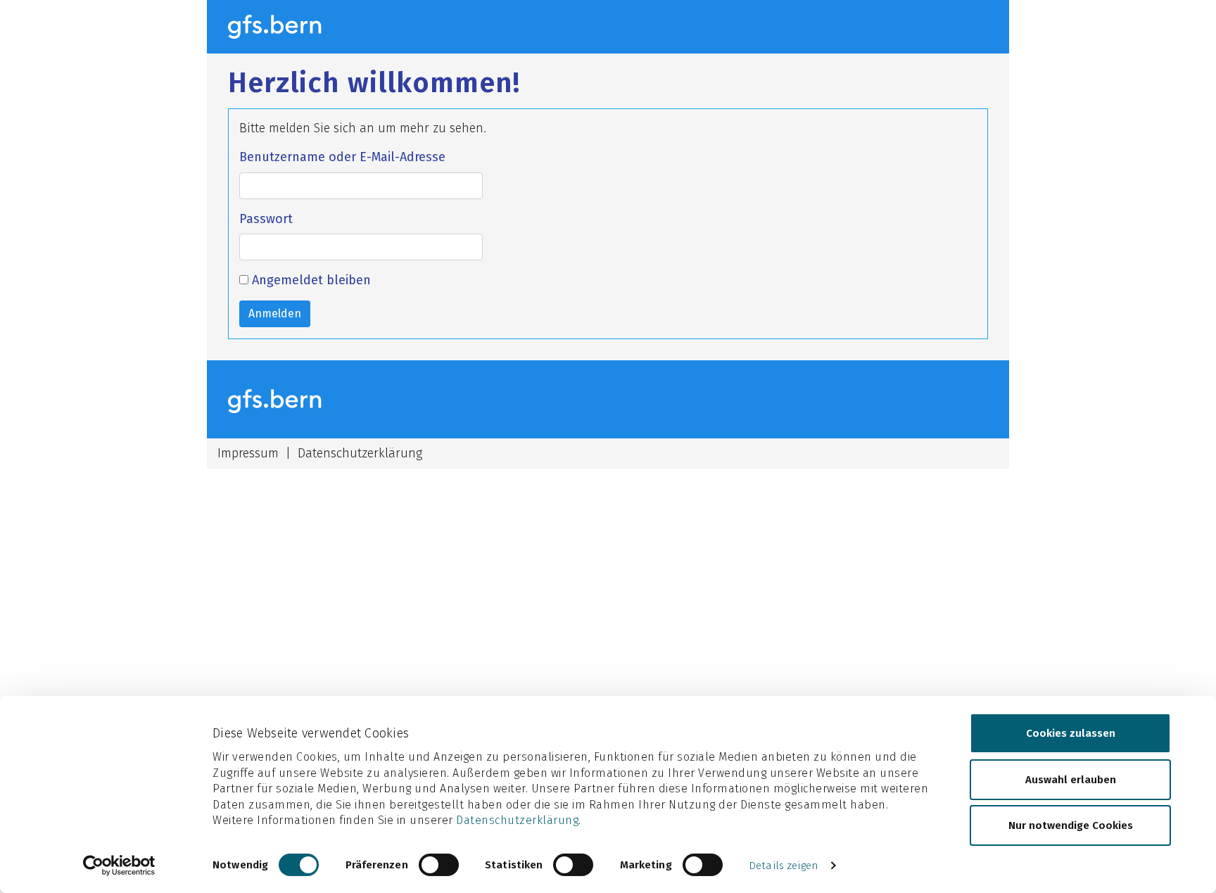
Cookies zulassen (1070, 733)
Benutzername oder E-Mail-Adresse (342, 157)
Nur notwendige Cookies (1070, 825)
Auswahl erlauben (1070, 779)
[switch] (439, 865)
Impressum (248, 453)
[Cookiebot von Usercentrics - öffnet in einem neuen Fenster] (119, 865)
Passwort (266, 219)
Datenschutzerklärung (517, 820)
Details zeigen (783, 865)
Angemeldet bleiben (309, 280)
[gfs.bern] (282, 26)
